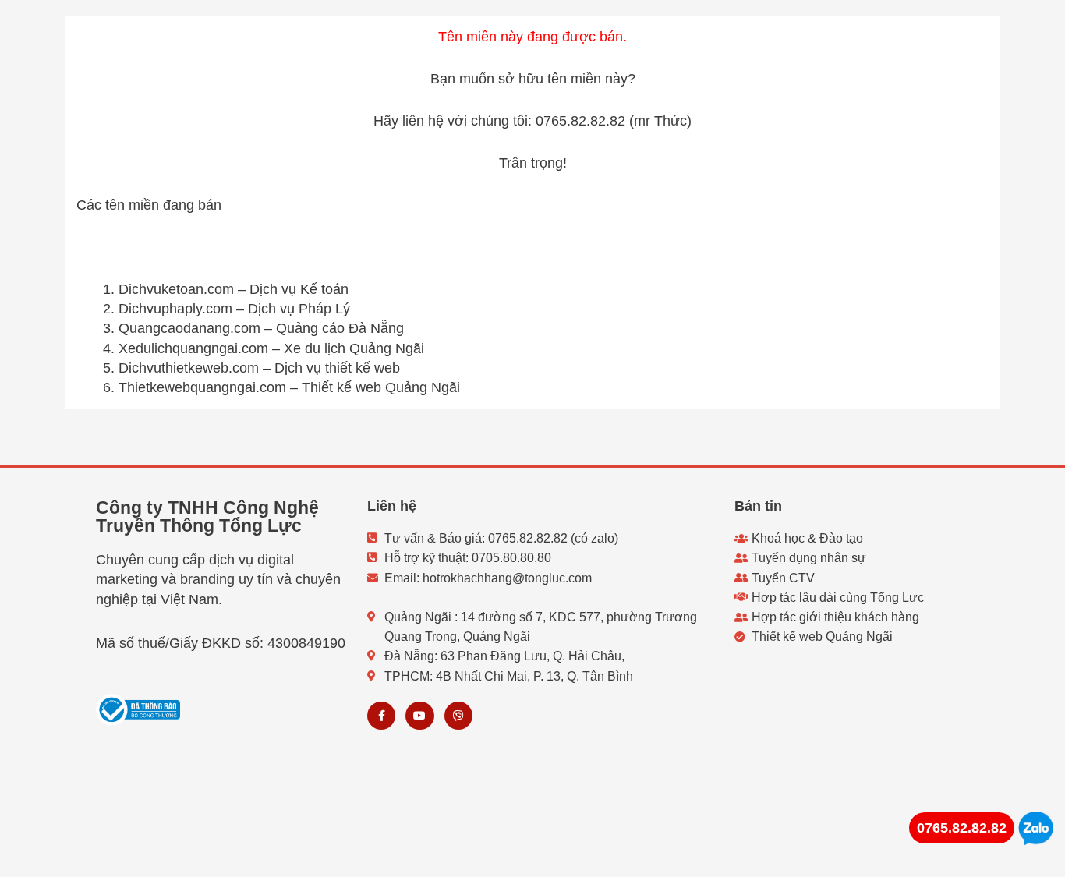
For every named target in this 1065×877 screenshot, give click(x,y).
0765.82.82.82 (962, 828)
